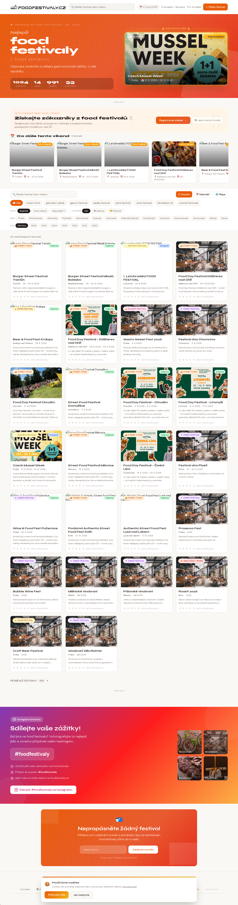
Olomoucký (199, 218)
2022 (74, 225)
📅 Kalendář (202, 194)
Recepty (180, 7)
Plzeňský (66, 218)
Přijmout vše (56, 894)
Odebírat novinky (143, 849)
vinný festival (144, 202)
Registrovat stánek (173, 120)
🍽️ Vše (17, 202)
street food (33, 202)
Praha (21, 218)
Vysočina (164, 218)
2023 (64, 225)
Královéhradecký (130, 218)
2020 (94, 225)
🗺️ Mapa (220, 194)
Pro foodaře (194, 7)
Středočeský (35, 218)
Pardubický (149, 218)
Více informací (129, 886)
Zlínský (213, 218)
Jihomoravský (181, 218)
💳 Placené (115, 211)
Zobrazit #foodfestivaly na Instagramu (45, 790)
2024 (54, 225)
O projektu (167, 7)
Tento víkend (40, 211)
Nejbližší (24, 211)
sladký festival (101, 202)
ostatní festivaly (188, 202)
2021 (84, 225)
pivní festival (123, 202)
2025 (44, 225)
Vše (86, 211)
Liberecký (111, 218)
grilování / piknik (55, 202)
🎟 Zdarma (99, 211)
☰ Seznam (184, 194)
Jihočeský (52, 218)
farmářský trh (165, 202)
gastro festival (78, 202)
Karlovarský (82, 218)
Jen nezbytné (81, 894)
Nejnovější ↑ (58, 211)
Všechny (21, 225)
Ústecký (97, 218)
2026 (33, 225)
